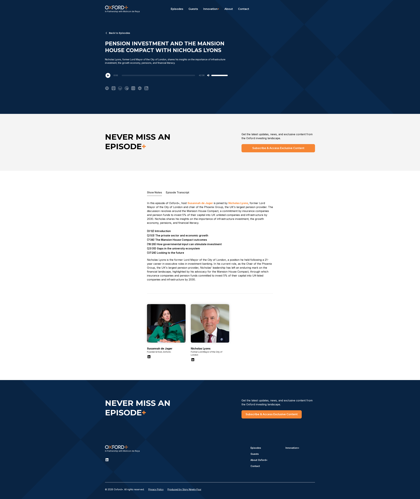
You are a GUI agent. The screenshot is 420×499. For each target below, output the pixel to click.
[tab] (154, 192)
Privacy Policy (156, 489)
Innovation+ (292, 447)
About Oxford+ (259, 460)
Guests (193, 9)
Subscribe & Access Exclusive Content (278, 148)
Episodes (177, 9)
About (228, 9)
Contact (243, 9)
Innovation (211, 9)
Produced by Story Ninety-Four (184, 489)
